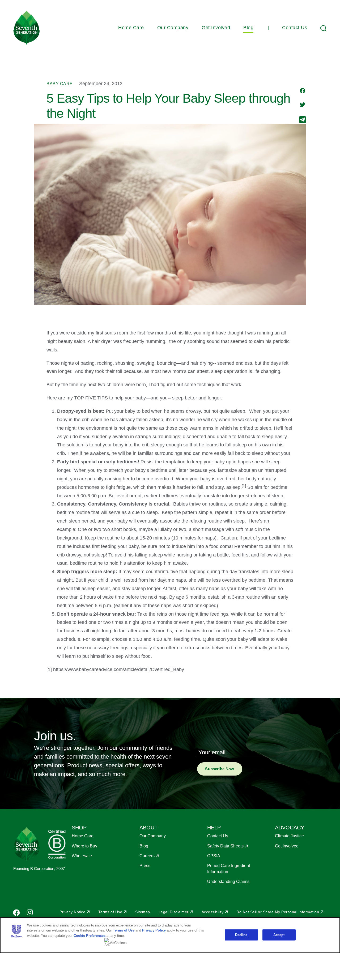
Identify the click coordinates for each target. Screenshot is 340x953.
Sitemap (142, 912)
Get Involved (216, 27)
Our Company (173, 27)
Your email (212, 752)
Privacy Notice (72, 912)
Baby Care (59, 83)
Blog (248, 27)
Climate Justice (289, 836)
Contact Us (294, 27)
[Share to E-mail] (302, 120)
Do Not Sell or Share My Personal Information (277, 912)
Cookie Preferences (89, 936)
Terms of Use (110, 912)
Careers (147, 856)
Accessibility (213, 912)
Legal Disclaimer (174, 912)
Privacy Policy (154, 930)
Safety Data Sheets (225, 846)
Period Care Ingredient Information (228, 868)
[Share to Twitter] (302, 105)
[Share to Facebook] (302, 91)
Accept (279, 935)
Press (144, 865)
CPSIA (213, 856)
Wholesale (82, 856)
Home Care (131, 27)
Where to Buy (84, 846)
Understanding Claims (228, 881)
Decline (241, 935)
